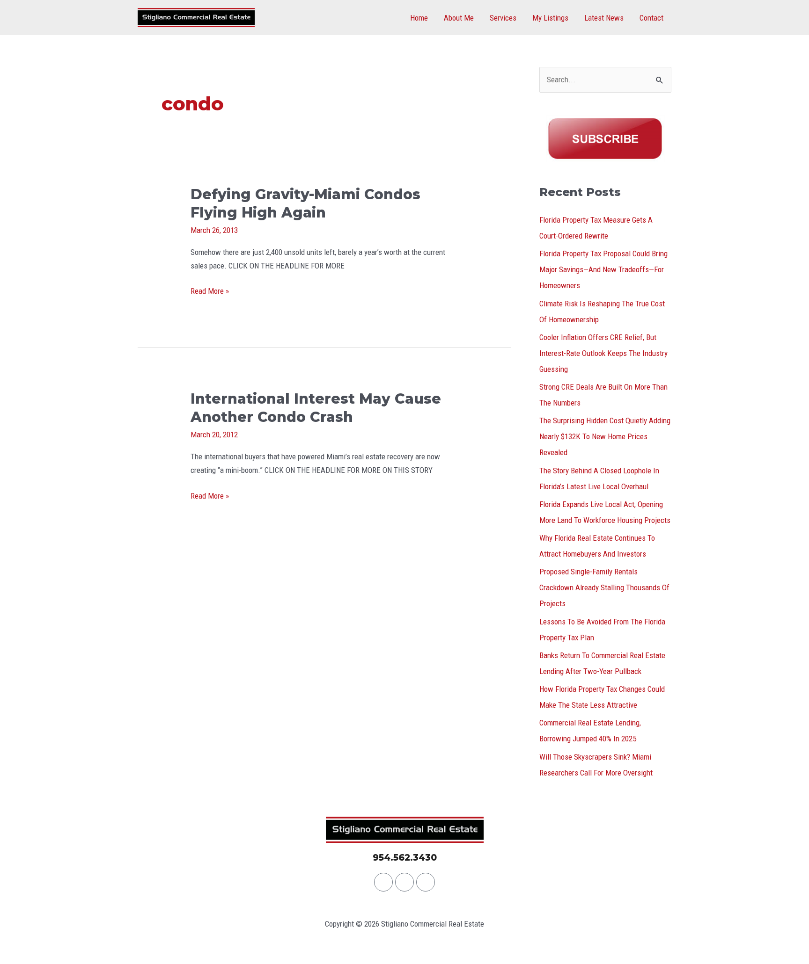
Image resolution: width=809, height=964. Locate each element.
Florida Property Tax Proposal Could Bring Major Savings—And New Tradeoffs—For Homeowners (603, 269)
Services (503, 17)
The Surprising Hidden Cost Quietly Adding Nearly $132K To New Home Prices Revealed (604, 436)
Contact (651, 17)
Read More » (210, 290)
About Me (459, 17)
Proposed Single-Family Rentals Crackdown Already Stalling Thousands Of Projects (604, 587)
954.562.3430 (405, 857)
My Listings (550, 17)
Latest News (604, 17)
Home (419, 17)
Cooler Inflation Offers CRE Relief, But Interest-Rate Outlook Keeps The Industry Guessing (603, 353)
